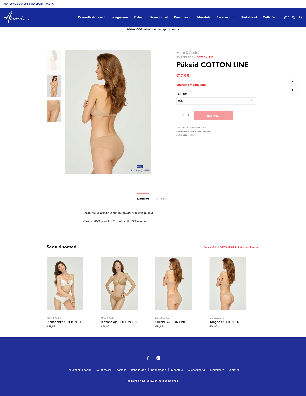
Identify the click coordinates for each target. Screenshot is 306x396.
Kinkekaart (249, 17)
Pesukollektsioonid (91, 17)
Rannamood (182, 17)
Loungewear (119, 17)
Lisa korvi (213, 116)
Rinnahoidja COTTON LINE (65, 322)
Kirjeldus (143, 199)
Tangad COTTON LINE (225, 322)
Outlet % (269, 17)
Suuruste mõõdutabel (191, 84)
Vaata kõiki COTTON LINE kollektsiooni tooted (231, 247)
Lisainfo (160, 199)
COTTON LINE (205, 57)
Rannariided (159, 17)
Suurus (182, 94)
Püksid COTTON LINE (170, 322)
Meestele (204, 17)
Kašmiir (139, 17)
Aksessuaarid (226, 17)
